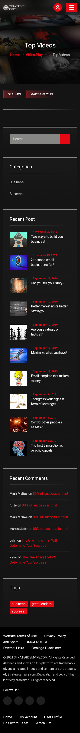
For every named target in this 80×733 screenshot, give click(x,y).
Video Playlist (37, 55)
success (18, 611)
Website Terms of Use (20, 636)
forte (13, 505)
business (19, 604)
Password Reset (15, 723)
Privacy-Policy (55, 636)
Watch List (43, 723)
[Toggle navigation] (71, 7)
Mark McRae (19, 493)
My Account (28, 717)
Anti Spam (10, 642)
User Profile (53, 717)
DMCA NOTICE (37, 642)
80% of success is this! (50, 494)
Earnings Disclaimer (46, 648)
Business (17, 182)
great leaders (42, 604)
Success (16, 194)
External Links (13, 648)
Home (15, 55)
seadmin (14, 94)
